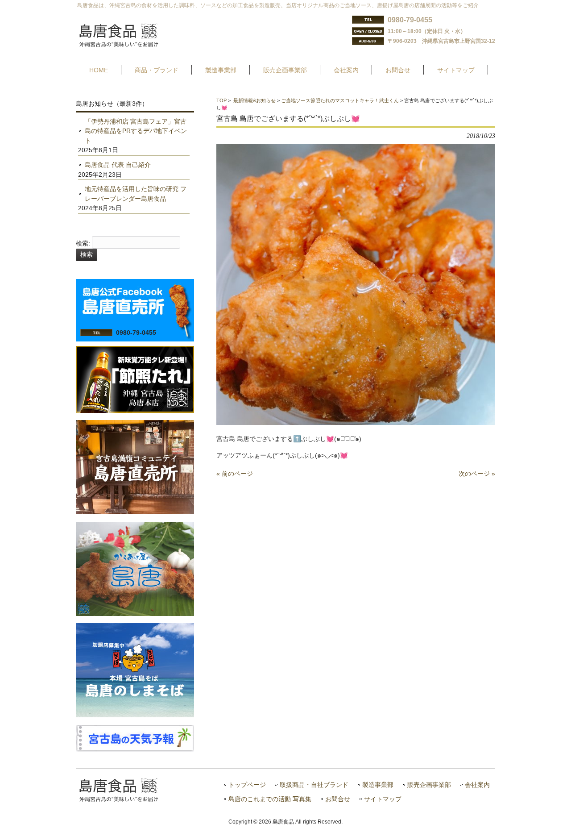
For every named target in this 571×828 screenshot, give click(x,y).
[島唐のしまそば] (135, 715)
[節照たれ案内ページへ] (135, 410)
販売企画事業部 (429, 785)
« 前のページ (234, 473)
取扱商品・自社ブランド (314, 785)
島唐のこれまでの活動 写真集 (269, 799)
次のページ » (477, 473)
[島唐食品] (125, 44)
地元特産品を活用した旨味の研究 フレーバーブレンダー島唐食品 (135, 193)
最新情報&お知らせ (254, 100)
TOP (221, 100)
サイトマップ (382, 799)
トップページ (247, 785)
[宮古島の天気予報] (135, 749)
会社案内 (477, 785)
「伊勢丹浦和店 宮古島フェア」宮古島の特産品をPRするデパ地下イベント (136, 131)
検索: (83, 243)
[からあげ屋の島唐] (135, 613)
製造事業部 (377, 785)
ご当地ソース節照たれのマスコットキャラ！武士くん (340, 100)
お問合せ (337, 799)
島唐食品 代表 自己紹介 (118, 164)
